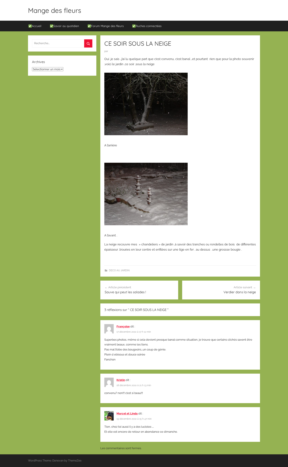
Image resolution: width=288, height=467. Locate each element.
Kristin (120, 380)
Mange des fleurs (54, 10)
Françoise (123, 326)
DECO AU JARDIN (119, 270)
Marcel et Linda (127, 413)
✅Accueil (34, 26)
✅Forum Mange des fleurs (106, 26)
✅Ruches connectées (147, 26)
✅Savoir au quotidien (64, 26)
